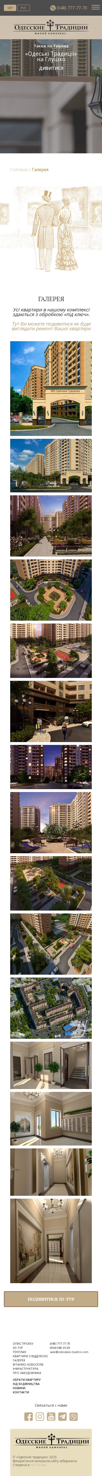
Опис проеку (23, 1343)
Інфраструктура (25, 1369)
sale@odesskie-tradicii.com (69, 1352)
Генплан (19, 1352)
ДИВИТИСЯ (51, 68)
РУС (23, 7)
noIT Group (38, 1465)
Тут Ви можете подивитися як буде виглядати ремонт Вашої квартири (51, 326)
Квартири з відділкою (30, 1356)
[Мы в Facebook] (28, 1416)
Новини (19, 1388)
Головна (19, 169)
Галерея (19, 1360)
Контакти (21, 1392)
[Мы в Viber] (73, 1416)
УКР (10, 7)
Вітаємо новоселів (28, 1364)
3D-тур (18, 1348)
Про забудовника (27, 1373)
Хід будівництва (26, 1384)
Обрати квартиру (27, 1380)
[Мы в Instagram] (40, 1416)
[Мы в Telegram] (62, 1416)
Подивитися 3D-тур (51, 1299)
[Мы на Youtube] (51, 1416)
